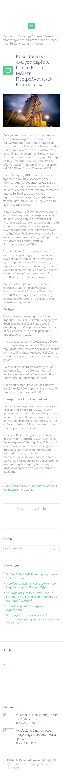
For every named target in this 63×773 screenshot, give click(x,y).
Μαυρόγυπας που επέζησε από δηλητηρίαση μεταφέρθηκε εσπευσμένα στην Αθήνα (32, 619)
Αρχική (28, 36)
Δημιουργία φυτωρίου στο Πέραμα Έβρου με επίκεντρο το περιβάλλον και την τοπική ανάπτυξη (32, 596)
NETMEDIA (17, 764)
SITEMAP (13, 768)
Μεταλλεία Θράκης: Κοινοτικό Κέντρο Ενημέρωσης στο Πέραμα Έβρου (31, 585)
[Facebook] (43, 760)
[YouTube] (54, 760)
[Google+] (49, 760)
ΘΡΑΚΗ (15, 10)
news (39, 36)
